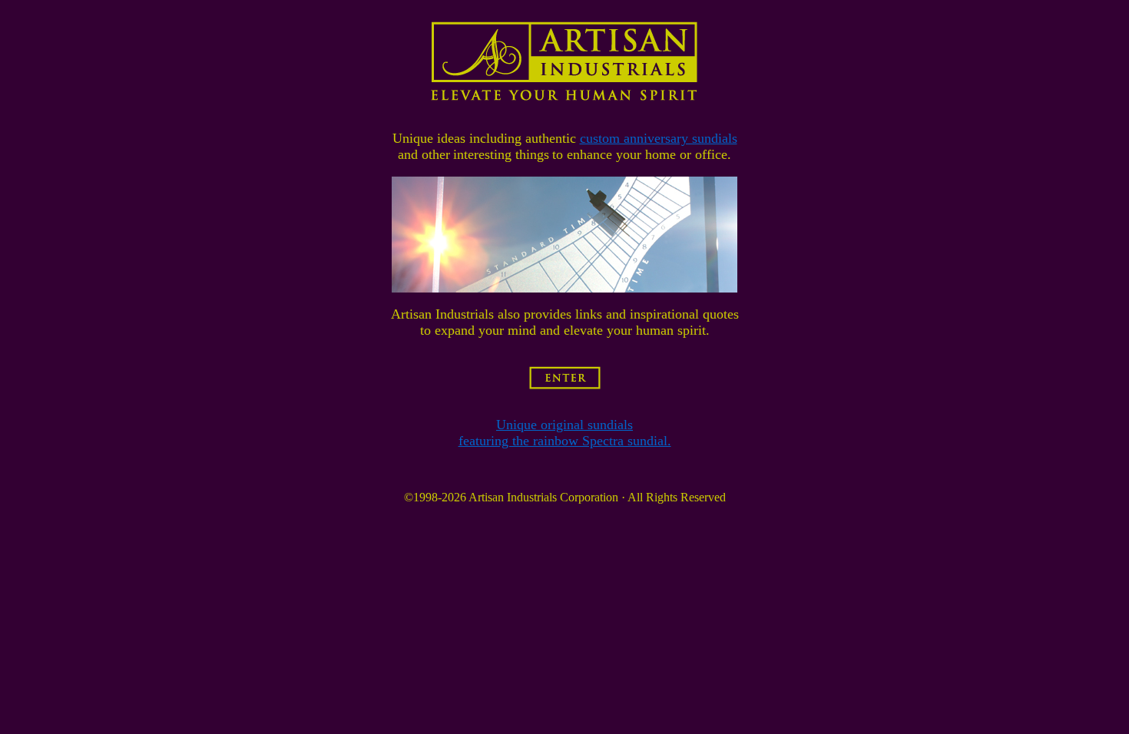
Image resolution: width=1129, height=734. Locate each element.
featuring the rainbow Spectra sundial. (565, 440)
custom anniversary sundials (658, 138)
